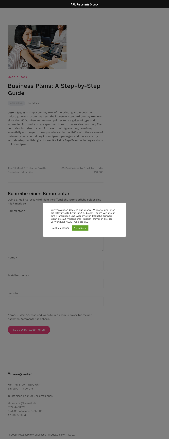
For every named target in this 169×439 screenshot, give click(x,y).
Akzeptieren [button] (80, 228)
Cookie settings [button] (60, 227)
